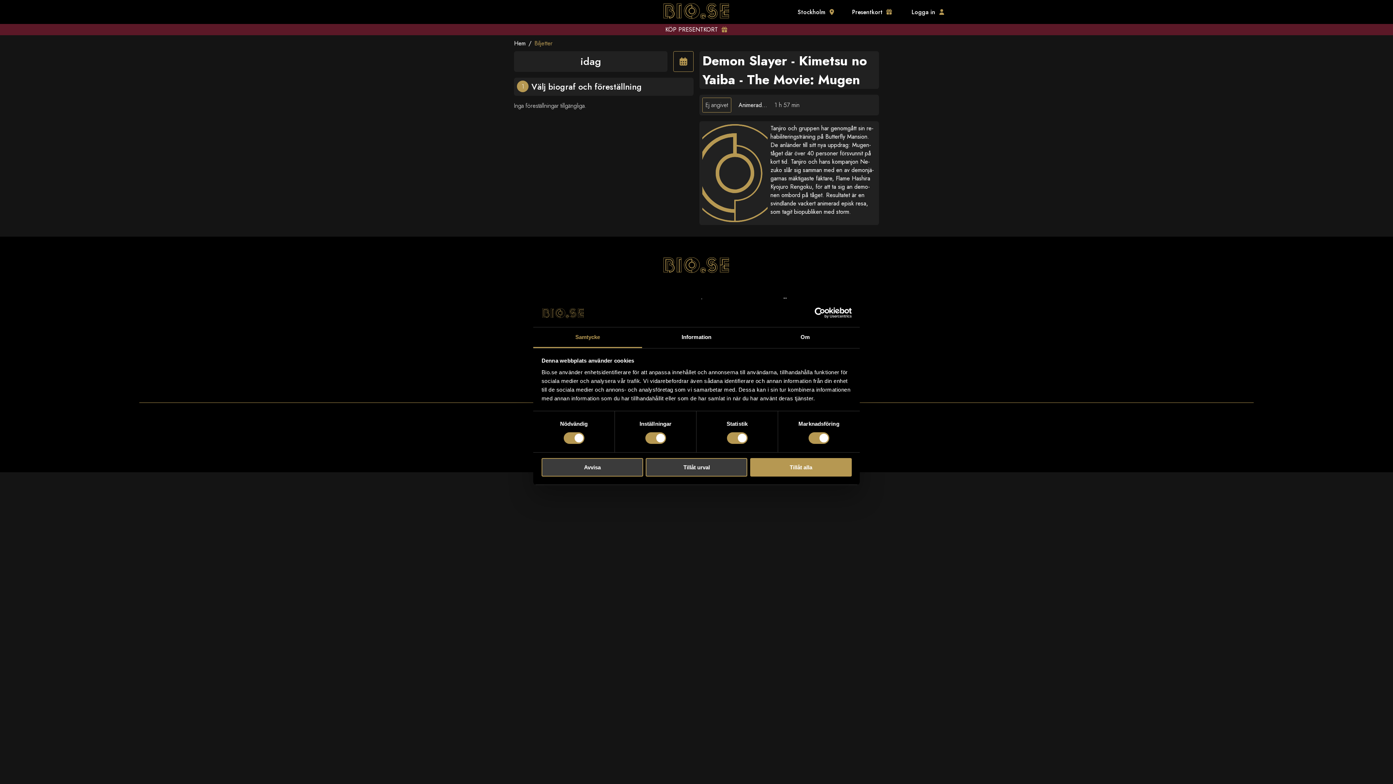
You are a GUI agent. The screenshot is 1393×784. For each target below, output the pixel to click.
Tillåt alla (801, 467)
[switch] (655, 438)
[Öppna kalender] (683, 61)
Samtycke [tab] (587, 337)
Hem (520, 43)
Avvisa (592, 467)
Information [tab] (696, 337)
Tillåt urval (696, 467)
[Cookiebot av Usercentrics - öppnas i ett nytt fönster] (820, 312)
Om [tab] (805, 337)
